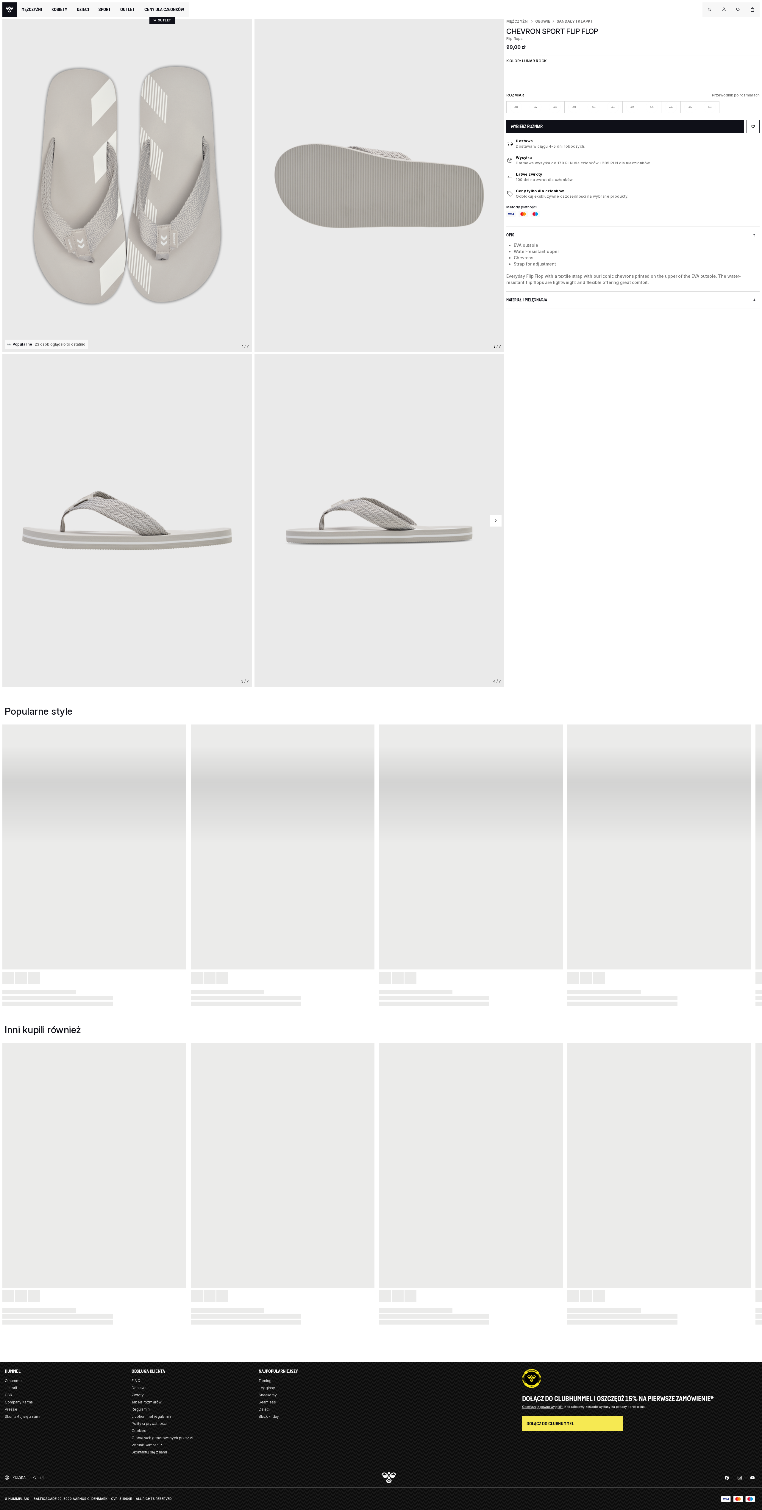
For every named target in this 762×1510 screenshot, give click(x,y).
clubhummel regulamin (151, 1416)
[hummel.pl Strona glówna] (9, 9)
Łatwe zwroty (529, 174)
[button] (709, 9)
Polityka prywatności (149, 1423)
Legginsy (267, 1388)
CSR (8, 1395)
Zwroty (138, 1395)
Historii (11, 1388)
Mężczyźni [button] (31, 9)
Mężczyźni (517, 21)
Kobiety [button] (59, 9)
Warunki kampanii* (147, 1445)
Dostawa (524, 141)
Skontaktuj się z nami (22, 1416)
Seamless (267, 1402)
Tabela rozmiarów (147, 1402)
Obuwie (542, 21)
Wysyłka (524, 157)
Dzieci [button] (83, 9)
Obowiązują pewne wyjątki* (542, 1406)
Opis (510, 235)
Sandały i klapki (574, 21)
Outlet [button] (127, 9)
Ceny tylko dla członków (540, 191)
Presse (11, 1409)
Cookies (139, 1430)
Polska (19, 1477)
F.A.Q (136, 1380)
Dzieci (264, 1409)
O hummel (14, 1380)
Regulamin (141, 1409)
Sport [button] (105, 9)
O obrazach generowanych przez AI (162, 1438)
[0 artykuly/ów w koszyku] (752, 9)
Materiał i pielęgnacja (526, 300)
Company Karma (19, 1402)
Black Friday (269, 1416)
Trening (265, 1380)
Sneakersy (268, 1395)
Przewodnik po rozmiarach (736, 95)
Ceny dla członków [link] (164, 9)
